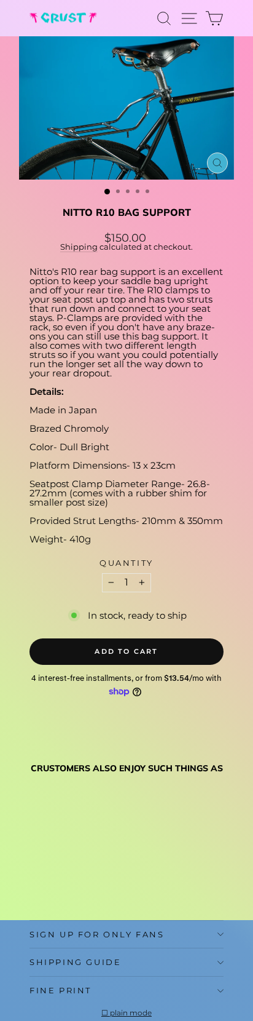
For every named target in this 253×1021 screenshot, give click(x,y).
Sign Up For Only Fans (97, 934)
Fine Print (60, 990)
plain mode (131, 1013)
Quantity (126, 563)
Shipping (79, 247)
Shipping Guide (75, 962)
